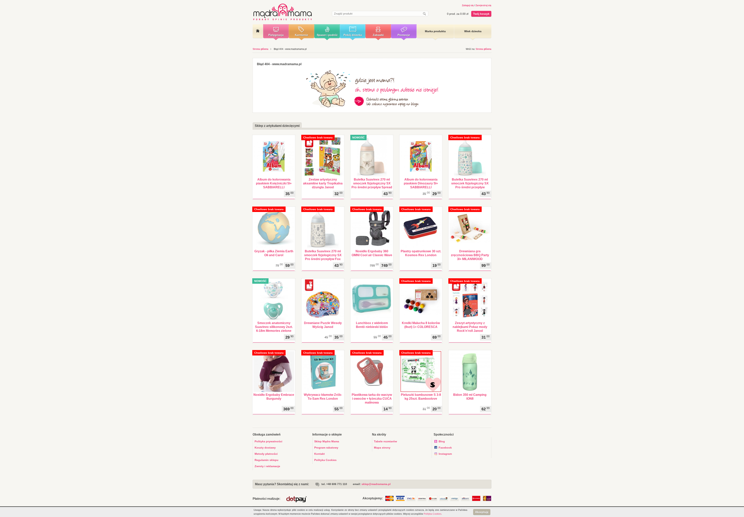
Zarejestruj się (483, 5)
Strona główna (260, 49)
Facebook (445, 447)
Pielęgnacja (276, 34)
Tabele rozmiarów (385, 441)
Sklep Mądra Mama (326, 441)
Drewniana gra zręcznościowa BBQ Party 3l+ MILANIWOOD (470, 255)
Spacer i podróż (327, 34)
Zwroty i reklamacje (267, 466)
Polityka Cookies (325, 460)
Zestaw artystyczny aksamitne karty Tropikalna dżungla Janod (323, 183)
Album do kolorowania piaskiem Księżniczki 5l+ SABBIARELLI (274, 183)
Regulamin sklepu (266, 460)
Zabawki (378, 34)
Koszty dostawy (265, 447)
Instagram (445, 453)
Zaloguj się (468, 5)
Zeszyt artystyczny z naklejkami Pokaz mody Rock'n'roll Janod (470, 326)
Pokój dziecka (353, 34)
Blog (442, 441)
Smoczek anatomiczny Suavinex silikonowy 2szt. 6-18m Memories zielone (274, 326)
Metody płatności (266, 453)
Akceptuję (481, 512)
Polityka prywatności (268, 441)
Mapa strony (382, 447)
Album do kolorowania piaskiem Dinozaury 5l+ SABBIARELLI (421, 183)
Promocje (404, 34)
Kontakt (319, 453)
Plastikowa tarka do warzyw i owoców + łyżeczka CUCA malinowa (372, 398)
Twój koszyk (481, 13)
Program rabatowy (326, 447)
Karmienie (301, 34)
